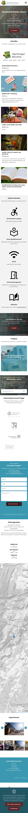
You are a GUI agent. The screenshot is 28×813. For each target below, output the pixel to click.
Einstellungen (14, 808)
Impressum (24, 777)
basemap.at (21, 712)
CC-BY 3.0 (26, 712)
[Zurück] (2, 728)
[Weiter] (25, 728)
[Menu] (26, 3)
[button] (14, 636)
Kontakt (14, 328)
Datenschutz (17, 777)
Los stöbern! (14, 30)
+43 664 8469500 (15, 472)
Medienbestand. (22, 307)
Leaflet (17, 712)
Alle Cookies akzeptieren (14, 804)
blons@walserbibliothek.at (16, 473)
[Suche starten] (24, 391)
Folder (3, 129)
